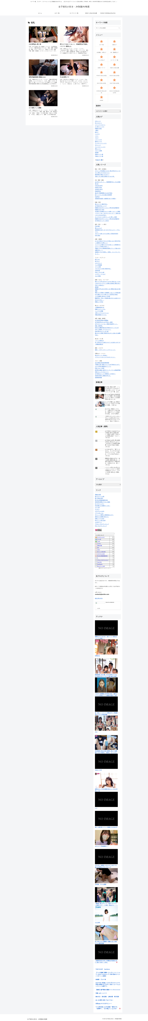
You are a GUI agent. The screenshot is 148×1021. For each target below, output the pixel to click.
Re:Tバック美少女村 (100, 520)
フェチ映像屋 (98, 265)
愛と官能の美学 (99, 498)
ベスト (96, 136)
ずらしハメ (98, 145)
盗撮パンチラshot (99, 518)
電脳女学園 (98, 494)
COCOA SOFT (99, 185)
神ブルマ (97, 261)
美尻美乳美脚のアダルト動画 (102, 502)
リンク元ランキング (100, 535)
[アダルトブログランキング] (98, 529)
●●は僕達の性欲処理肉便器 (102, 362)
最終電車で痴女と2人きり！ (102, 174)
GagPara (97, 196)
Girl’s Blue (97, 235)
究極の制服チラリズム (101, 314)
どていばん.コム (99, 513)
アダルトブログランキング (102, 524)
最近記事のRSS (99, 598)
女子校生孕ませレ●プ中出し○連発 (104, 322)
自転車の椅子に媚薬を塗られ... (103, 375)
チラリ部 (97, 507)
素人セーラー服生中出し (101, 204)
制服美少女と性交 (99, 209)
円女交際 (97, 226)
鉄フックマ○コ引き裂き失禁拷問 (103, 195)
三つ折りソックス (99, 126)
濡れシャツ (98, 148)
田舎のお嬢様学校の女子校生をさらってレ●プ (107, 327)
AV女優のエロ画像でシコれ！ (102, 505)
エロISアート (98, 522)
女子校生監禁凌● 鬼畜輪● (101, 320)
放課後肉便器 (98, 377)
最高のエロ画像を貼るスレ (102, 516)
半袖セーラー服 (99, 156)
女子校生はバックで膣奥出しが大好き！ (105, 373)
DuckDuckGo (99, 564)
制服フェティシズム (100, 309)
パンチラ (97, 134)
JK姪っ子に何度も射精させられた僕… (105, 176)
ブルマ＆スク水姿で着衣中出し (103, 268)
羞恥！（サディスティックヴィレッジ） (105, 349)
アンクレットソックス (101, 143)
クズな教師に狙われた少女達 (102, 296)
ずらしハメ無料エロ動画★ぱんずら (104, 515)
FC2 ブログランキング (101, 526)
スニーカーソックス (100, 147)
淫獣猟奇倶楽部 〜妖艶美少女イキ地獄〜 (105, 198)
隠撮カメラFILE (99, 301)
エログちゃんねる (99, 511)
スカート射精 (98, 150)
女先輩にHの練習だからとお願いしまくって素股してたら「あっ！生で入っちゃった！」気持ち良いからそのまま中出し (107, 213)
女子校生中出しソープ (101, 206)
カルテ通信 (98, 276)
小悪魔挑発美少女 (99, 307)
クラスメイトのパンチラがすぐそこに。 (105, 357)
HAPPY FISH (98, 187)
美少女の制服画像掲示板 (101, 500)
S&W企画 (97, 270)
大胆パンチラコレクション (102, 313)
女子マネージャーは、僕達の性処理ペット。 (106, 324)
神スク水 (97, 259)
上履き (96, 130)
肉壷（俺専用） (99, 325)
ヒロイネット (98, 263)
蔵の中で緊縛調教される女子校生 (103, 193)
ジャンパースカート (100, 125)
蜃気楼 (96, 287)
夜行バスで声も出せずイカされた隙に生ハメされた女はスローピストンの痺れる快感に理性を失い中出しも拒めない (107, 283)
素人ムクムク (98, 228)
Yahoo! (98, 549)
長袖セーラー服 (99, 154)
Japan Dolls (99, 562)
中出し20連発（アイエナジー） (103, 329)
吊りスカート (98, 123)
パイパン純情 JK (99, 340)
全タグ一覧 (99, 160)
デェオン (97, 509)
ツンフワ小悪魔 (99, 311)
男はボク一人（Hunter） (101, 355)
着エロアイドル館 (99, 496)
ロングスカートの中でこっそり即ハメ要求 (106, 217)
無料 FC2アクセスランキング (105, 568)
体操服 (96, 152)
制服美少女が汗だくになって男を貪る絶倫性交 (107, 207)
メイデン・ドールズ (100, 274)
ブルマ (96, 137)
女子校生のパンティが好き (102, 220)
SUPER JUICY (99, 189)
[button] (119, 28)
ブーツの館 (98, 266)
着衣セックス (98, 141)
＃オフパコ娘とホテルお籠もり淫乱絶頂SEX (106, 233)
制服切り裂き (98, 128)
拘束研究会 (98, 191)
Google (98, 541)
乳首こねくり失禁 (99, 368)
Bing (98, 547)
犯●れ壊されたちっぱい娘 (101, 331)
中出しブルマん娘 (99, 272)
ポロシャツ (98, 121)
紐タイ (96, 132)
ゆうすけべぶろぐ (99, 503)
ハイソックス (98, 139)
